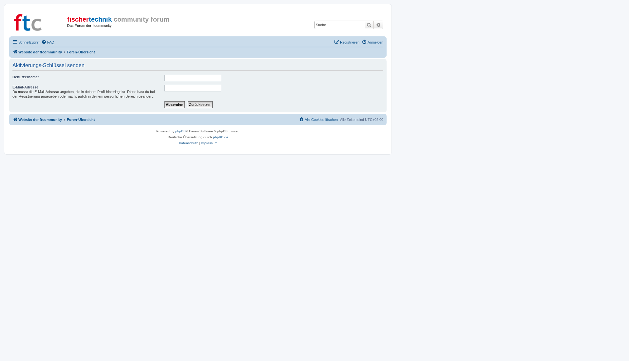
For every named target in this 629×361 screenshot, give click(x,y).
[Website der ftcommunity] (39, 21)
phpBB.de (220, 137)
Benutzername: (25, 77)
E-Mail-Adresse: (26, 87)
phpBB (180, 131)
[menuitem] (47, 42)
